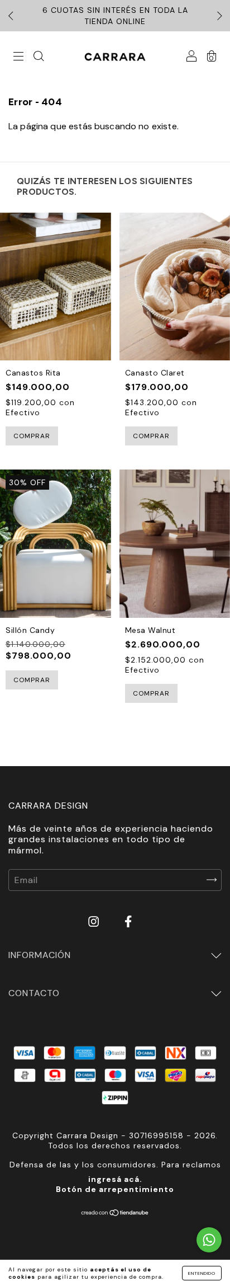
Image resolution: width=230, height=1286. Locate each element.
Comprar (31, 435)
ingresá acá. (115, 1179)
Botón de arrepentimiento (115, 1189)
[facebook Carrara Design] (128, 921)
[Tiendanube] (115, 1213)
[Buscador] (38, 57)
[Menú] (18, 57)
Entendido (201, 1273)
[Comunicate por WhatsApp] (209, 1239)
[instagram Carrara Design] (95, 921)
